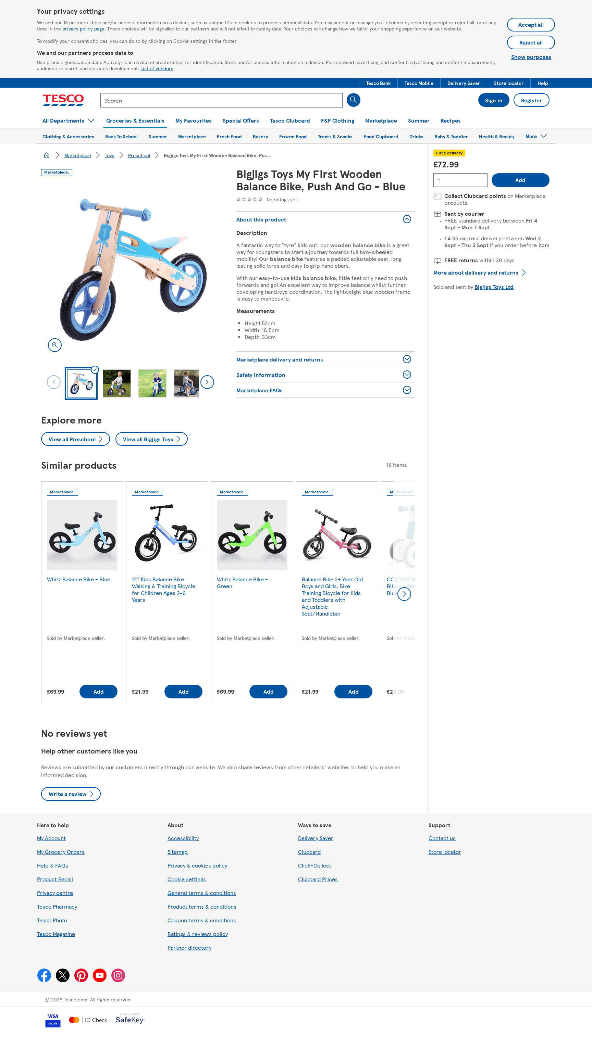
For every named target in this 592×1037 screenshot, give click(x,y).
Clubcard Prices (318, 879)
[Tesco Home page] (63, 100)
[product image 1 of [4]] (130, 269)
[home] (46, 155)
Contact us (442, 838)
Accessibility (183, 838)
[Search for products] (353, 100)
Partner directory (189, 947)
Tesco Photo (52, 920)
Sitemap (178, 852)
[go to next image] (207, 382)
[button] (378, 83)
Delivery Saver (315, 838)
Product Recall (55, 879)
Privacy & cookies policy (197, 865)
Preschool (139, 155)
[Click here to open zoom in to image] (55, 345)
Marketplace (77, 155)
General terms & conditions (202, 893)
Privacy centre (55, 893)
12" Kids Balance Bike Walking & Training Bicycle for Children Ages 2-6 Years (163, 589)
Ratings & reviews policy (198, 934)
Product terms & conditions (202, 906)
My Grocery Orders (61, 852)
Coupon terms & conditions (202, 920)
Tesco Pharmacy (57, 906)
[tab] (81, 383)
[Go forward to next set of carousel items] (404, 594)
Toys (109, 155)
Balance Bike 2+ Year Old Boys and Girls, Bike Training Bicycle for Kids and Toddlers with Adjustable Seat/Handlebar (332, 596)
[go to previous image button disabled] (54, 382)
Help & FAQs (52, 865)
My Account (51, 838)
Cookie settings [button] (187, 879)
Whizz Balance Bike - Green (242, 582)
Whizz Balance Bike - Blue (78, 579)
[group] (82, 594)
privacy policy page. (84, 28)
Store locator (445, 852)
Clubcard (309, 852)
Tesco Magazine (56, 934)
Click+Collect (314, 865)
